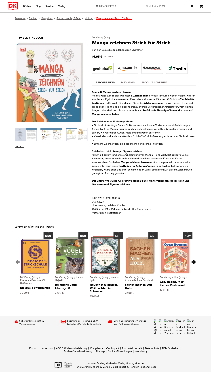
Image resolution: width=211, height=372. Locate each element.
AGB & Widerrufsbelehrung (71, 348)
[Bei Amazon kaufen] (127, 68)
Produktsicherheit (132, 348)
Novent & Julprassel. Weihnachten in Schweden (104, 288)
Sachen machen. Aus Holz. (138, 286)
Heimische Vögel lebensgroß (66, 286)
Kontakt (33, 348)
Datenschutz (152, 348)
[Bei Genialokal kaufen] (103, 68)
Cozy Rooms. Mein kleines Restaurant (172, 283)
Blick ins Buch (32, 37)
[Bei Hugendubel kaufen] (152, 68)
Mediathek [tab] (128, 82)
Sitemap (100, 351)
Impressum (47, 348)
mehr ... (19, 146)
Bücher (27, 6)
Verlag (61, 6)
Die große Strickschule (35, 287)
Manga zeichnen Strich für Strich (114, 18)
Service (49, 6)
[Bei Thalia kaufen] (177, 68)
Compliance (96, 348)
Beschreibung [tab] (105, 82)
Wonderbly (141, 351)
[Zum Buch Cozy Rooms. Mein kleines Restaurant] (175, 256)
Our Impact (112, 348)
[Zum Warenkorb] (201, 6)
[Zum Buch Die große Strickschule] (35, 256)
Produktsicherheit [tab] (154, 82)
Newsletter (107, 6)
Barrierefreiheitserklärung (78, 351)
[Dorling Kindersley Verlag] (13, 6)
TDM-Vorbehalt (170, 348)
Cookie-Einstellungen (120, 351)
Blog (38, 6)
